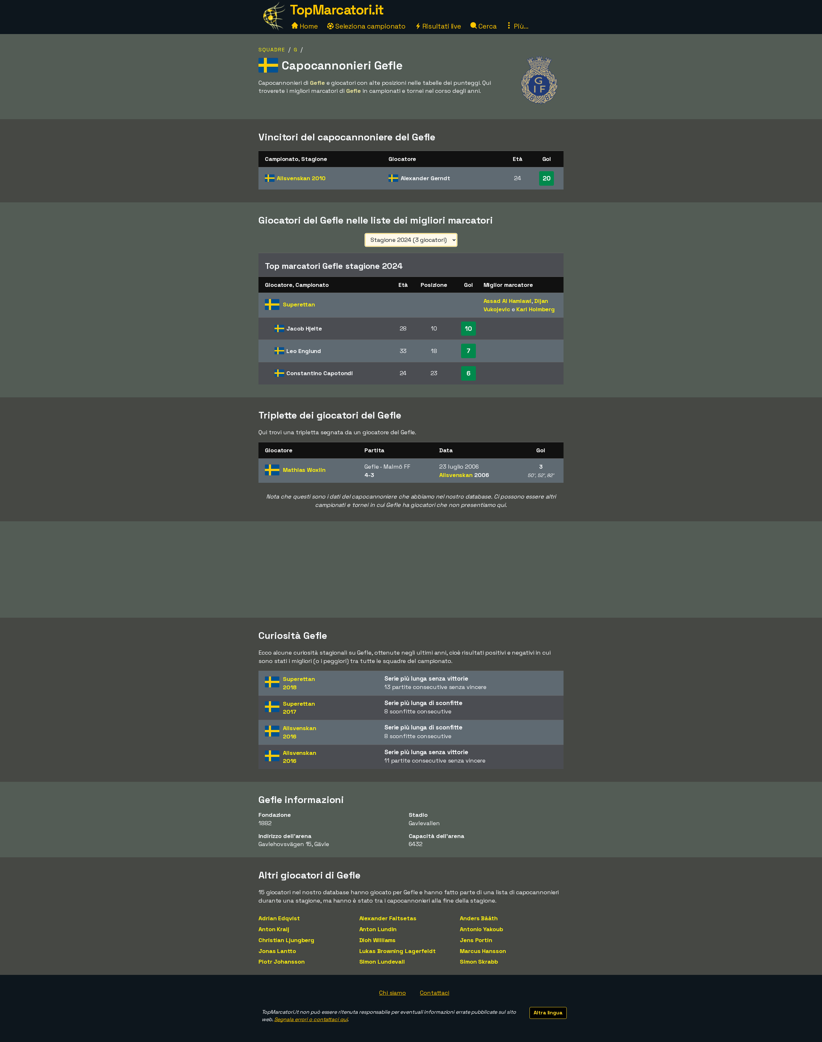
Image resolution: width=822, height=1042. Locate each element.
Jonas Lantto (277, 951)
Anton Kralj (273, 929)
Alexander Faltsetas (387, 918)
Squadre (271, 49)
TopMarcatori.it (337, 9)
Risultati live (441, 26)
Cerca (486, 26)
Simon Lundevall (382, 961)
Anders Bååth (479, 918)
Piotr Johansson (281, 961)
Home (308, 26)
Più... (520, 26)
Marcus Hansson (483, 951)
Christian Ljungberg (286, 940)
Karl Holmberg (535, 309)
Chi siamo (392, 992)
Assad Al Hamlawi (507, 301)
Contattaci (434, 992)
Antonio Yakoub (481, 929)
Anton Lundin (378, 929)
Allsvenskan (301, 178)
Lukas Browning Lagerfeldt (397, 951)
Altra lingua (548, 1012)
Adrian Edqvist (279, 918)
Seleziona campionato (370, 26)
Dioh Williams (377, 940)
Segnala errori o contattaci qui (311, 1019)
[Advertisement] (411, 569)
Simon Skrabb (479, 961)
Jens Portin (476, 940)
